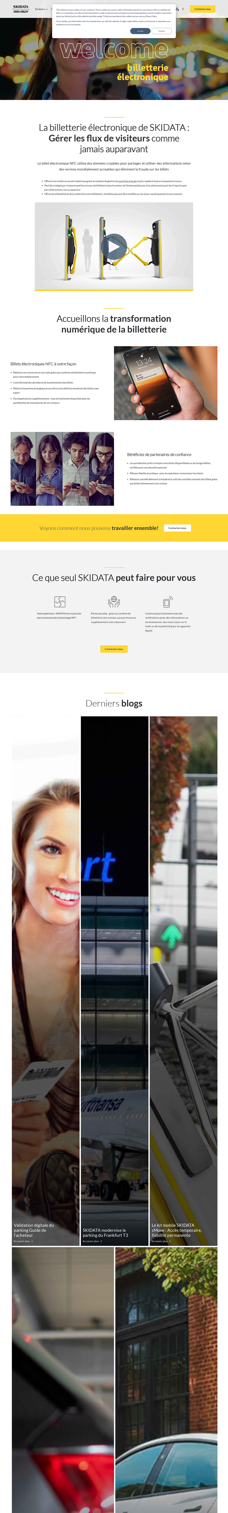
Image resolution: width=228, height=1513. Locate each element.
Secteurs (40, 9)
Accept (140, 31)
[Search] (183, 9)
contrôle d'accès (127, 181)
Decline (162, 31)
